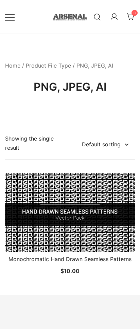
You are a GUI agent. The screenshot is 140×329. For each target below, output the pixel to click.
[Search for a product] (97, 16)
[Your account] (114, 17)
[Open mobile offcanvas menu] (10, 16)
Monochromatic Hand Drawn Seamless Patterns (70, 259)
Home (12, 65)
